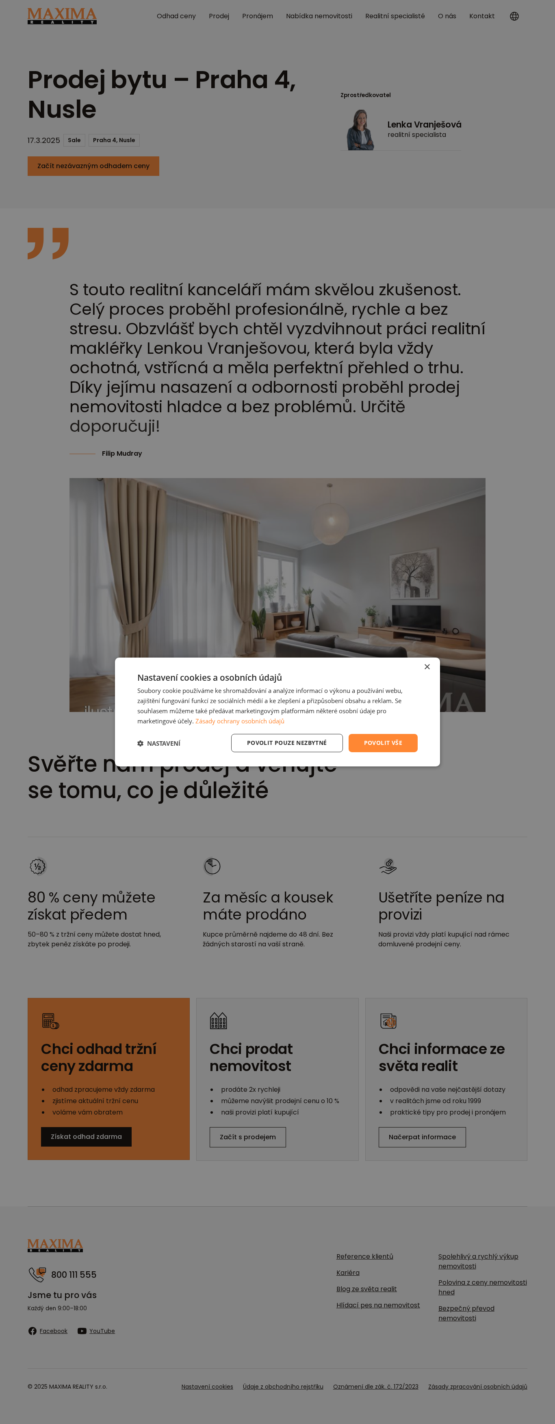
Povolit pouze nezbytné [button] (287, 743)
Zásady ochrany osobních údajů (239, 721)
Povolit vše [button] (383, 743)
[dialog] (277, 712)
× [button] (427, 667)
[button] (158, 743)
